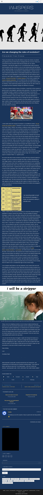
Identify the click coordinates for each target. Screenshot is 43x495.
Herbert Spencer (22, 78)
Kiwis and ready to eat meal (11, 394)
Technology (25, 490)
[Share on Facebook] (6, 456)
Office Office (19, 490)
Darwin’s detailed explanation (9, 80)
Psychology (12, 490)
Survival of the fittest (11, 78)
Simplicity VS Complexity (31, 394)
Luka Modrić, (19, 249)
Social (15, 56)
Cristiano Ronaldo (10, 249)
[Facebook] (36, 1)
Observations (32, 490)
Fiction (37, 490)
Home (4, 490)
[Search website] (39, 1)
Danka (9, 412)
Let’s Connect (6, 426)
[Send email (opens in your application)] (37, 1)
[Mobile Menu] (1, 1)
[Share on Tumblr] (11, 456)
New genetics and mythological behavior (12, 401)
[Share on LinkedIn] (9, 456)
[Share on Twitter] (3, 456)
